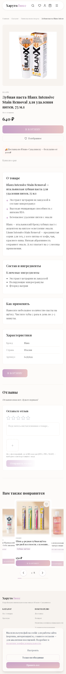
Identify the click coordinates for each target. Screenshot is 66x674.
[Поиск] (33, 5)
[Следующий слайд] (42, 572)
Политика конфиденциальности (49, 622)
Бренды (6, 618)
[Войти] (44, 5)
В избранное (35, 138)
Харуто (16, 5)
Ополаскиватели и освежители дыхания (33, 550)
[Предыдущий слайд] (23, 572)
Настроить (33, 650)
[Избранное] (40, 5)
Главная (5, 18)
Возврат (38, 618)
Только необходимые (33, 657)
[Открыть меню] (57, 5)
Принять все (33, 665)
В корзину (33, 129)
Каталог (15, 18)
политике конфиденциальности (23, 643)
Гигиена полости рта (30, 18)
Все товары (7, 613)
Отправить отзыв (21, 463)
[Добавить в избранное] (49, 505)
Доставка (39, 613)
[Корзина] (50, 5)
